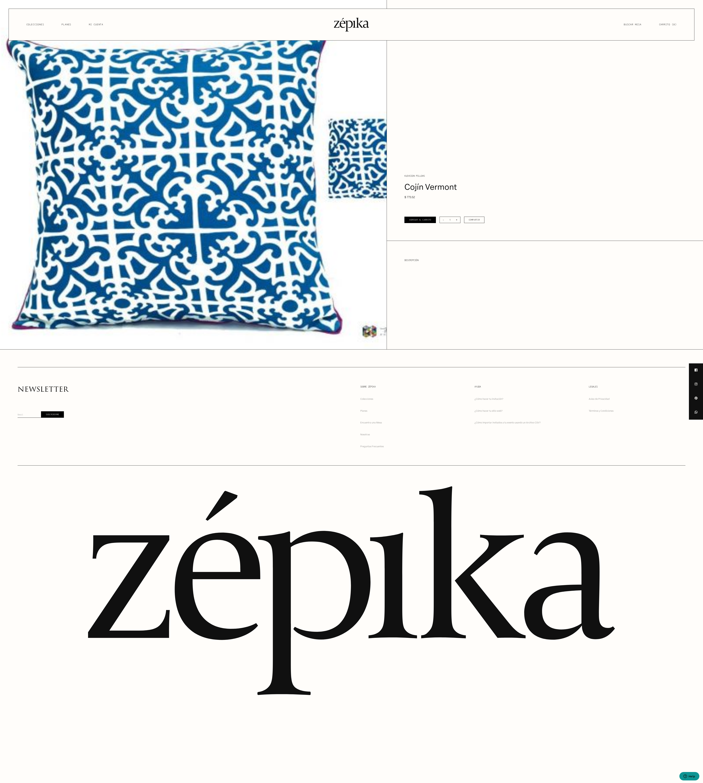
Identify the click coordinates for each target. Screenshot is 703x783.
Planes (66, 24)
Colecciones (35, 24)
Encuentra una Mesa (371, 422)
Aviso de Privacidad (599, 398)
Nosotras (365, 434)
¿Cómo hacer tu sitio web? (489, 410)
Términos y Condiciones (601, 410)
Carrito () (668, 24)
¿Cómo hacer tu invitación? (489, 398)
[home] (351, 25)
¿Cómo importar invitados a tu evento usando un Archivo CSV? (508, 422)
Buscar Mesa (632, 24)
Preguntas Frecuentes (372, 446)
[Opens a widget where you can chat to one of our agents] (689, 776)
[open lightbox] (193, 174)
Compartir (474, 219)
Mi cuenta (96, 24)
